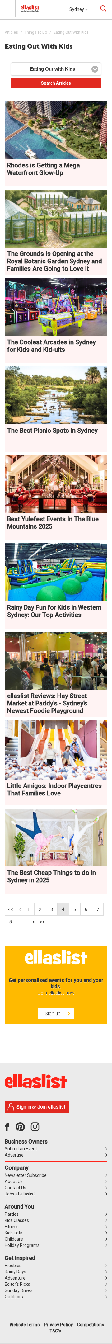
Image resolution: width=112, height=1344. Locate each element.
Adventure (15, 1278)
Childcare (14, 1239)
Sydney (77, 9)
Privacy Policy (58, 1324)
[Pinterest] (23, 1129)
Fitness (12, 1226)
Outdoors (14, 1296)
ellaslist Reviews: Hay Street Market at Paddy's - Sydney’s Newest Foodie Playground (47, 703)
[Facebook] (9, 1129)
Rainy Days (15, 1271)
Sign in (23, 1107)
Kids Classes (17, 1220)
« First (9, 909)
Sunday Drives (19, 1290)
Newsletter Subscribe (26, 1175)
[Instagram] (36, 1129)
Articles (11, 32)
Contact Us (15, 1187)
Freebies (13, 1265)
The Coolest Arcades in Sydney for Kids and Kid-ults (51, 345)
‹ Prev (18, 909)
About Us (14, 1181)
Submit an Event (21, 1148)
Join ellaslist (51, 1107)
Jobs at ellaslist (20, 1193)
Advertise (14, 1155)
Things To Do (36, 32)
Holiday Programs (22, 1245)
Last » (41, 922)
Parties (12, 1214)
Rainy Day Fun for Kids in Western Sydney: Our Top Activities (54, 611)
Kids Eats (13, 1232)
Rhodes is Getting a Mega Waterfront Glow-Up (43, 169)
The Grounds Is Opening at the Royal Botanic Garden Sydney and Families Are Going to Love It (54, 261)
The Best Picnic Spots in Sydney (52, 430)
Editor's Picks (17, 1284)
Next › (32, 922)
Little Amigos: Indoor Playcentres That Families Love (54, 789)
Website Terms (25, 1324)
